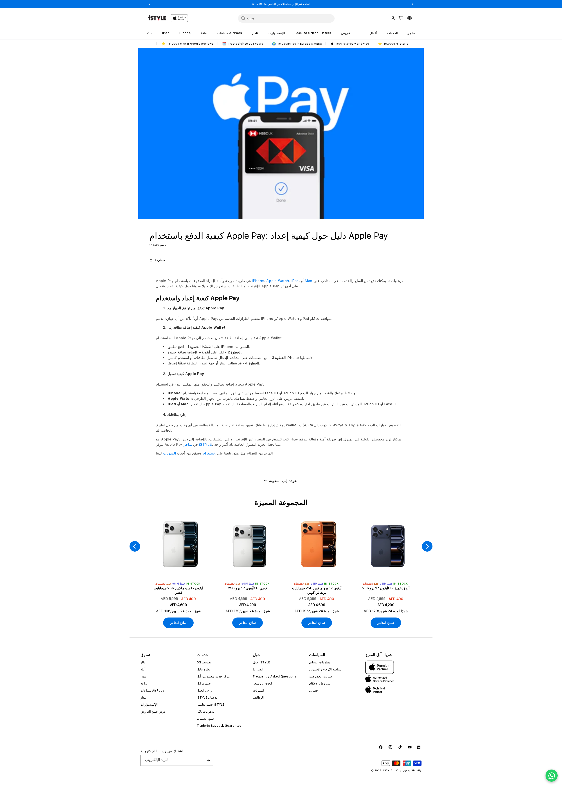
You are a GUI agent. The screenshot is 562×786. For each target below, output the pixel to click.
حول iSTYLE (261, 662)
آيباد (142, 669)
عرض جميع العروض (153, 711)
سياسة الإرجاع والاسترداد (325, 669)
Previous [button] (149, 4)
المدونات (169, 453)
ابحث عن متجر (262, 683)
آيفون (144, 676)
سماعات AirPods (152, 690)
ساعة (144, 683)
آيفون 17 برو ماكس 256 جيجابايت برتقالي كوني (316, 590)
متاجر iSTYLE (198, 444)
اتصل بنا (258, 669)
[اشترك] (208, 760)
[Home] (157, 18)
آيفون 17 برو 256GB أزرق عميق (386, 588)
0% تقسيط (204, 662)
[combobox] (286, 18)
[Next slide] (427, 546)
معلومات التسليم (320, 662)
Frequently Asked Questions (274, 676)
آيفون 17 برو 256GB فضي (247, 588)
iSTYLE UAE (391, 770)
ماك (143, 662)
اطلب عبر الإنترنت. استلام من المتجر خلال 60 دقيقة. (281, 3)
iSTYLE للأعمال (207, 697)
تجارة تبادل (204, 669)
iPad (294, 281)
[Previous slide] (135, 546)
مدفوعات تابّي (206, 711)
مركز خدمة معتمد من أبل (213, 676)
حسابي (313, 690)
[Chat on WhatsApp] (552, 776)
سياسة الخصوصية (320, 676)
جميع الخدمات (205, 718)
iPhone (258, 281)
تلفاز (143, 697)
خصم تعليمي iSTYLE (210, 704)
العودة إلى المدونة (283, 480)
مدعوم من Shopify (411, 770)
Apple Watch (277, 281)
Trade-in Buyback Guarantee (219, 725)
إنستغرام (209, 453)
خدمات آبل (204, 683)
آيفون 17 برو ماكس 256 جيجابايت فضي (178, 590)
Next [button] (413, 4)
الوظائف (258, 697)
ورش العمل (204, 690)
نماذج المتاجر (178, 623)
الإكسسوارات (149, 704)
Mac (308, 281)
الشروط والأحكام (320, 683)
